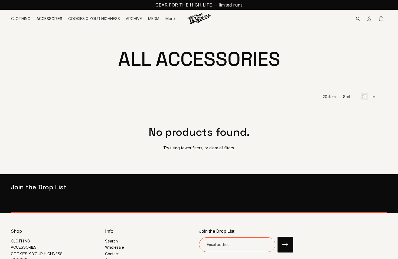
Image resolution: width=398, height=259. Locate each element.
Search (111, 241)
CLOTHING (20, 241)
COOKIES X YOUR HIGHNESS (37, 253)
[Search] (358, 19)
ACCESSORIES (24, 247)
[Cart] (381, 19)
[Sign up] (381, 203)
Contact (112, 253)
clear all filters (221, 147)
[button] (349, 96)
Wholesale (114, 247)
